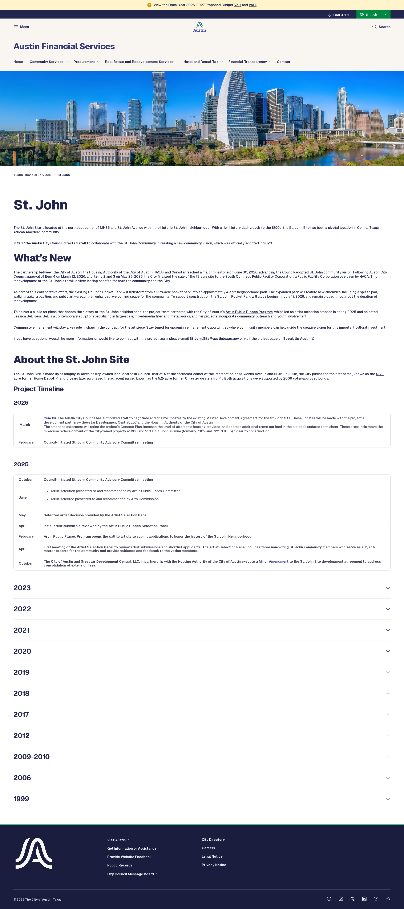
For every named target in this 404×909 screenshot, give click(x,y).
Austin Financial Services (32, 175)
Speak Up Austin (296, 338)
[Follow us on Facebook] (329, 899)
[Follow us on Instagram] (340, 899)
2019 (21, 672)
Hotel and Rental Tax (201, 62)
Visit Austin (116, 840)
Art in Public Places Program (249, 312)
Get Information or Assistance (132, 848)
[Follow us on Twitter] (352, 899)
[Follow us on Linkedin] (364, 899)
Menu (24, 27)
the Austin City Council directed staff (55, 243)
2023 (22, 588)
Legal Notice (212, 856)
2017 (21, 714)
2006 (22, 777)
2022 (22, 609)
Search (385, 27)
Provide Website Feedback (129, 857)
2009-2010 (31, 756)
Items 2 (99, 276)
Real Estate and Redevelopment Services (139, 62)
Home (18, 62)
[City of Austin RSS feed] (388, 899)
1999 (21, 798)
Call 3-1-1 (341, 15)
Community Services (47, 62)
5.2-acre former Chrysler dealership (188, 378)
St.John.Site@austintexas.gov (214, 338)
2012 (21, 735)
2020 (22, 651)
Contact (283, 62)
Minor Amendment (273, 561)
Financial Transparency (248, 62)
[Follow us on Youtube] (376, 899)
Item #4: (50, 418)
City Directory (213, 839)
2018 (21, 693)
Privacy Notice (214, 865)
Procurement (84, 62)
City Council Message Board (130, 874)
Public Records (119, 865)
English (371, 14)
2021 (21, 630)
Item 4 (50, 276)
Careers (208, 848)
